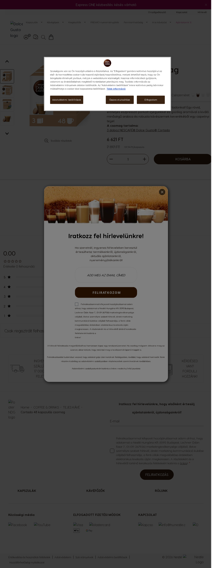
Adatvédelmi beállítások (66, 99)
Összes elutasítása (119, 99)
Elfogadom (151, 99)
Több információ (116, 88)
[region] (107, 84)
